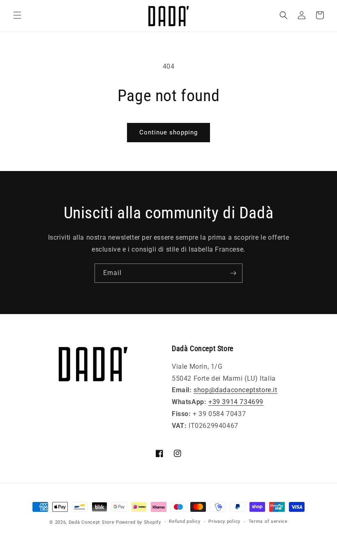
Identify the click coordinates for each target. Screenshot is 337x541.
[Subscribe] (233, 273)
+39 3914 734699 (235, 402)
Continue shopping (168, 132)
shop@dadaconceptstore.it (235, 390)
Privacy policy (224, 521)
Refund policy (184, 521)
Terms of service (268, 521)
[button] (17, 15)
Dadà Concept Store (92, 522)
